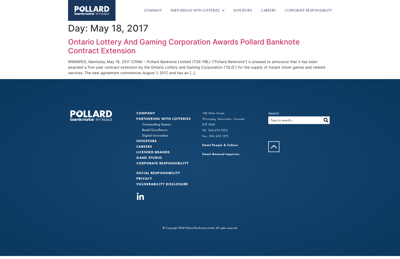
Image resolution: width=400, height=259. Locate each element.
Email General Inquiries (221, 154)
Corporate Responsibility (308, 10)
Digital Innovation (155, 135)
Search (273, 113)
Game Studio (149, 157)
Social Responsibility (158, 173)
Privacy (144, 178)
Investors (243, 10)
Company (153, 10)
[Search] (326, 120)
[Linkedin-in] (140, 197)
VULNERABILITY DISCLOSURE (162, 184)
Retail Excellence (155, 130)
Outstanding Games (156, 124)
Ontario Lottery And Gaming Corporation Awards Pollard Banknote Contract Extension (184, 46)
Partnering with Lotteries (195, 10)
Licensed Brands (153, 152)
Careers (268, 10)
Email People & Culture (220, 145)
